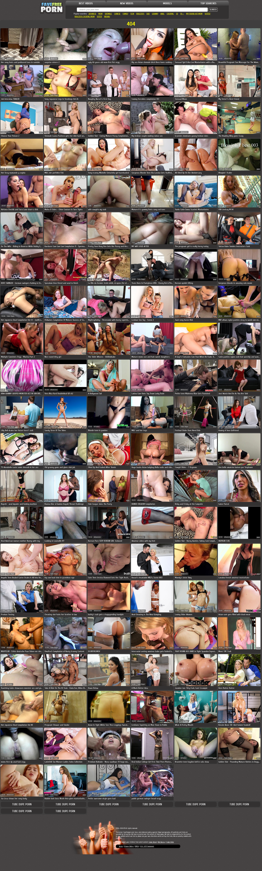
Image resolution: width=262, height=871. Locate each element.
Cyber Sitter (170, 842)
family (125, 14)
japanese (92, 14)
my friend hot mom (194, 14)
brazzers (140, 14)
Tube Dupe (97, 58)
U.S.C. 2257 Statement (147, 846)
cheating (170, 14)
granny (155, 14)
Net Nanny (161, 842)
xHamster (10, 58)
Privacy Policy (129, 846)
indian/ (107, 16)
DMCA (137, 846)
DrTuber (227, 279)
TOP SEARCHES (208, 3)
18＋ (182, 14)
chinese (117, 14)
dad (148, 14)
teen (132, 14)
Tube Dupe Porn (22, 804)
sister (99, 16)
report (40, 58)
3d (177, 14)
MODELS (167, 3)
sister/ (207, 14)
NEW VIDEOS (126, 3)
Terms (121, 846)
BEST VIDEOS (86, 3)
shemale (108, 14)
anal (162, 14)
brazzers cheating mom (85, 16)
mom (100, 14)
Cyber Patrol (153, 842)
